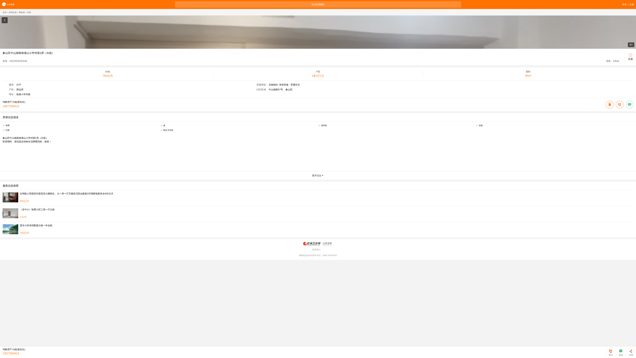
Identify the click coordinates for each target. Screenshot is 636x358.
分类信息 (11, 4)
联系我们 (316, 249)
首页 (5, 12)
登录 (624, 4)
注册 (631, 4)
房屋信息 (13, 12)
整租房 (22, 12)
